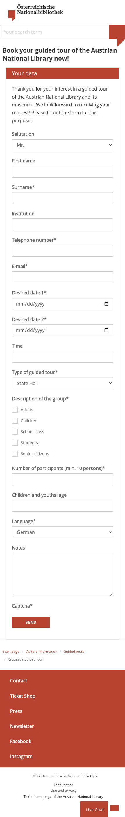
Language (24, 521)
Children (29, 420)
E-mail (20, 266)
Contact (18, 680)
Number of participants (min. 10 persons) (58, 468)
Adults (27, 409)
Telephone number (34, 240)
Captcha (22, 606)
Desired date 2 (29, 319)
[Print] (114, 808)
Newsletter (22, 726)
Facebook (20, 741)
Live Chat (95, 809)
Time (17, 346)
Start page (11, 651)
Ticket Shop (22, 696)
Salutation (23, 134)
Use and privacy (63, 790)
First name (23, 161)
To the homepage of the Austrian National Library (63, 796)
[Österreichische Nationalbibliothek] (33, 13)
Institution (23, 213)
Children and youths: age (39, 495)
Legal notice (63, 784)
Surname (23, 187)
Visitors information (41, 651)
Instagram (21, 756)
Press (16, 711)
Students (29, 442)
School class (32, 431)
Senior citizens (35, 453)
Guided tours (73, 651)
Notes (18, 548)
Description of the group (40, 398)
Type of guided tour (35, 372)
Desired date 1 (29, 293)
